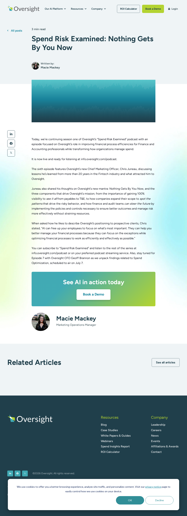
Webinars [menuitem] (107, 441)
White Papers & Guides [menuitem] (116, 435)
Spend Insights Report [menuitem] (115, 446)
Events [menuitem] (155, 441)
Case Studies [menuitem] (109, 430)
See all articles (165, 362)
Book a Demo (153, 8)
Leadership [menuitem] (158, 424)
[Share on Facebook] (11, 143)
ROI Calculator (128, 8)
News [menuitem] (155, 435)
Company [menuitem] (159, 417)
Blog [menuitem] (104, 424)
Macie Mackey (76, 318)
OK (130, 500)
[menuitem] (10, 473)
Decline (159, 500)
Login (173, 8)
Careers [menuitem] (156, 430)
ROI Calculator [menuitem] (110, 452)
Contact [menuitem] (156, 452)
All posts (16, 30)
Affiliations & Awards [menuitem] (164, 446)
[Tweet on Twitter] (11, 153)
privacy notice (153, 486)
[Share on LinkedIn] (11, 134)
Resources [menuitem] (110, 417)
